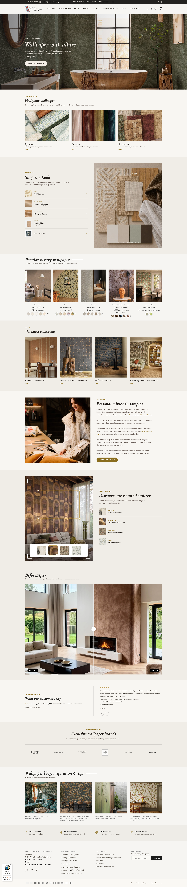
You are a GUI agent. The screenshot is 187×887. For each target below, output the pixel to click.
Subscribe (156, 858)
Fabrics (96, 9)
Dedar (149, 415)
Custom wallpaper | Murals (69, 9)
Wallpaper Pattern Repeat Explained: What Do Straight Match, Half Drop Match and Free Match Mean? (75, 818)
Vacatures (100, 863)
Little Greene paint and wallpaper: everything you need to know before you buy (144, 818)
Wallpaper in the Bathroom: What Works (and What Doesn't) (108, 817)
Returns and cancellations (70, 867)
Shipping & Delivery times (70, 861)
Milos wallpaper (66, 307)
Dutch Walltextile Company (121, 305)
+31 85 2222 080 (32, 2)
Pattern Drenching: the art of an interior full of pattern (38, 817)
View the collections (107, 460)
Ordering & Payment (68, 858)
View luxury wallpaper (36, 63)
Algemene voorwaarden (105, 866)
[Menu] (11, 865)
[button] (160, 9)
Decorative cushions (110, 9)
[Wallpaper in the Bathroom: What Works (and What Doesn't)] (111, 798)
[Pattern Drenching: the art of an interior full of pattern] (41, 798)
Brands (86, 9)
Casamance (38, 305)
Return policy (65, 864)
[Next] (164, 803)
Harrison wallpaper (93, 307)
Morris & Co (149, 305)
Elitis (65, 305)
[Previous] (23, 803)
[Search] (148, 9)
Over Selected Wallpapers (105, 855)
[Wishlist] (155, 9)
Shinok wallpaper (38, 307)
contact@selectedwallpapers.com (53, 2)
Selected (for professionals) (73, 870)
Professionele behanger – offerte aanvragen (108, 859)
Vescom (94, 305)
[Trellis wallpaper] (149, 286)
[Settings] (151, 9)
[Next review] (107, 714)
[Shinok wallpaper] (38, 286)
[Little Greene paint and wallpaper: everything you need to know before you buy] (146, 798)
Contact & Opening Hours (70, 855)
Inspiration (135, 9)
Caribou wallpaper (121, 307)
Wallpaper (51, 9)
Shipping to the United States (71, 873)
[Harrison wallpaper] (93, 286)
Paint (124, 9)
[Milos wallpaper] (65, 286)
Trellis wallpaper (149, 307)
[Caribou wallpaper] (121, 286)
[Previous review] (102, 714)
